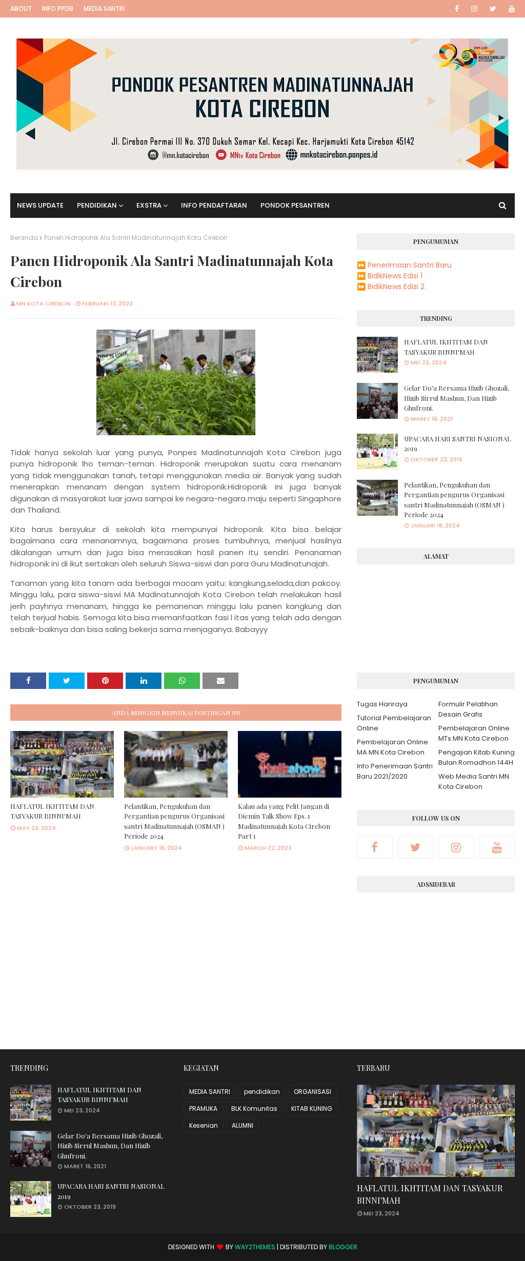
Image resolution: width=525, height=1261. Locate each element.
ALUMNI (242, 1125)
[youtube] (510, 8)
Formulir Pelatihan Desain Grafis (468, 709)
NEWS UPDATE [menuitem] (40, 205)
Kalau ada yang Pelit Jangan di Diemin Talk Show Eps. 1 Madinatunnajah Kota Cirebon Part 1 (284, 821)
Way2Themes (255, 1247)
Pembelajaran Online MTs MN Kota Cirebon (474, 733)
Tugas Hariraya (382, 704)
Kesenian (203, 1125)
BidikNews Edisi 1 (395, 276)
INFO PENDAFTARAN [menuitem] (214, 205)
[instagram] (474, 8)
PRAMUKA (203, 1108)
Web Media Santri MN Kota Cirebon (473, 781)
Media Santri (104, 8)
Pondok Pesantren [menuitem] (295, 205)
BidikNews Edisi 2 (396, 286)
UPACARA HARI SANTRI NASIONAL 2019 (457, 443)
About (21, 8)
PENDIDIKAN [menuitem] (97, 205)
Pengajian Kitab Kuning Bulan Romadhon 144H (476, 757)
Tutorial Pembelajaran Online (394, 723)
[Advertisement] (436, 967)
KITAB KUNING (311, 1108)
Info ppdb (57, 8)
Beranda (24, 237)
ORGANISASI (312, 1091)
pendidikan (262, 1091)
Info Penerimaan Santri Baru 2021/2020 (395, 771)
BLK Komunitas (254, 1108)
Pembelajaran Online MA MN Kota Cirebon (392, 747)
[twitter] (493, 8)
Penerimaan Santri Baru (410, 265)
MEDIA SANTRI (209, 1091)
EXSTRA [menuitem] (148, 205)
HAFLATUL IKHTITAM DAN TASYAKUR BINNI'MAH (52, 811)
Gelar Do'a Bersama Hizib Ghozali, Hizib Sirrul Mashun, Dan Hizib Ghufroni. (456, 397)
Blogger (343, 1247)
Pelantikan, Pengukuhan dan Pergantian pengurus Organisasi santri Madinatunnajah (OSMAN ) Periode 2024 (174, 821)
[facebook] (456, 8)
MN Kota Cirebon (43, 303)
